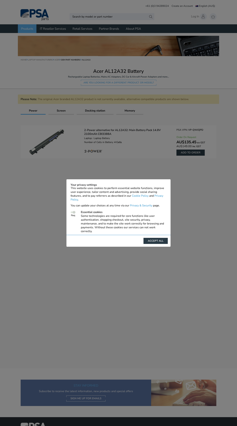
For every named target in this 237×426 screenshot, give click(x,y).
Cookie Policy (140, 196)
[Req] (73, 212)
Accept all (155, 241)
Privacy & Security (141, 205)
